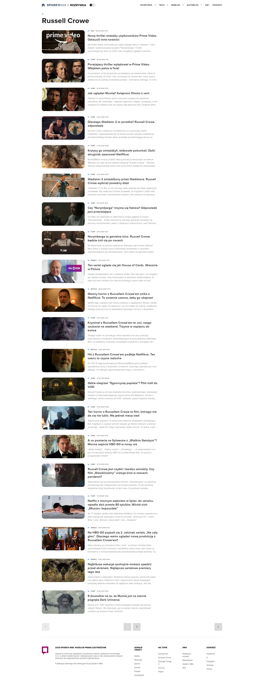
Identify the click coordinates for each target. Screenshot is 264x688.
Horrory (161, 668)
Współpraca (187, 660)
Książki (137, 671)
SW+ (207, 5)
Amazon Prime (164, 657)
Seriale (137, 667)
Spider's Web (187, 664)
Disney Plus (163, 654)
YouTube (209, 665)
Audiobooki (139, 675)
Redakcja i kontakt (186, 655)
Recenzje (138, 660)
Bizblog (175, 5)
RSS (184, 668)
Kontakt (217, 5)
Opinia (137, 664)
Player (161, 671)
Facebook (210, 654)
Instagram (210, 661)
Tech (162, 5)
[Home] (77, 5)
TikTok (209, 669)
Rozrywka (146, 5)
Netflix (137, 656)
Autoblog (192, 5)
